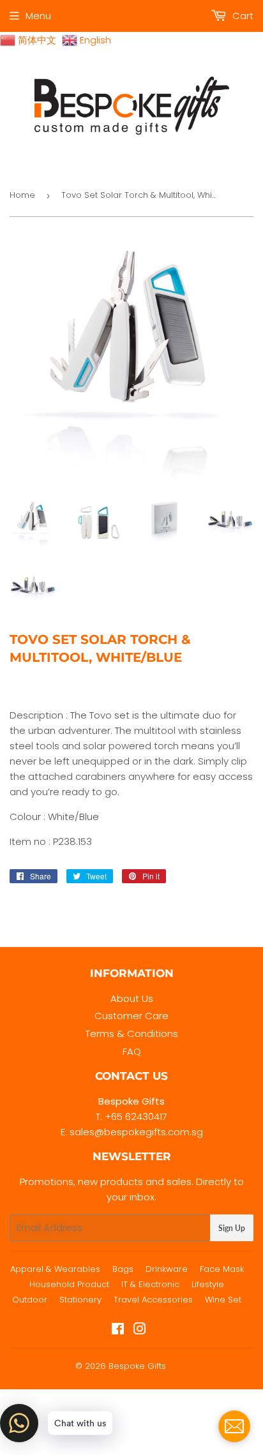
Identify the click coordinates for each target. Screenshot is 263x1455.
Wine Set (223, 1300)
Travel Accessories (153, 1300)
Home (22, 195)
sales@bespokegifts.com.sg (136, 1131)
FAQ (132, 1051)
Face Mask (222, 1269)
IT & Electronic (150, 1284)
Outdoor (29, 1300)
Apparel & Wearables (55, 1269)
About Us (131, 998)
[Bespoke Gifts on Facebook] (117, 1330)
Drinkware (167, 1269)
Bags (122, 1269)
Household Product (69, 1284)
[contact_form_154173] (234, 1426)
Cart (241, 15)
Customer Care (131, 1015)
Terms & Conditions (132, 1033)
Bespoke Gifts (137, 1366)
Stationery (80, 1300)
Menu (38, 15)
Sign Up (231, 1228)
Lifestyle (208, 1284)
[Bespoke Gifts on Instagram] (139, 1330)
